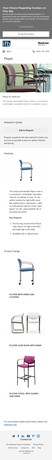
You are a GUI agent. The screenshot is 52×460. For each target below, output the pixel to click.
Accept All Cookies (26, 34)
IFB (28, 453)
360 (33, 448)
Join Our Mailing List (26, 451)
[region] (26, 19)
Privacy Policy (38, 445)
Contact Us (26, 439)
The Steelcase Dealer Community (18, 445)
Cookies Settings (26, 27)
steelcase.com (10, 424)
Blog (39, 448)
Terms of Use (13, 448)
